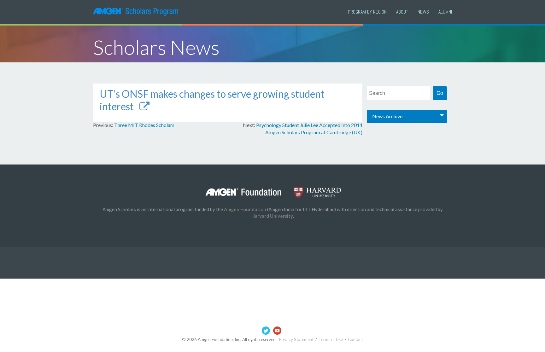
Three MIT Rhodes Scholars (144, 125)
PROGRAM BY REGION (367, 12)
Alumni (445, 12)
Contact (355, 339)
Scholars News (156, 47)
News (423, 12)
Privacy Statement (296, 339)
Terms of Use (331, 339)
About (402, 12)
